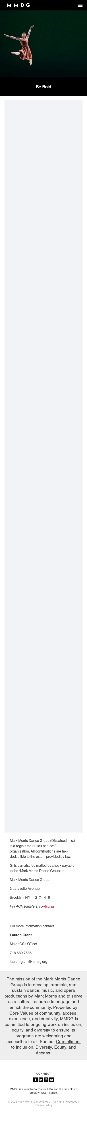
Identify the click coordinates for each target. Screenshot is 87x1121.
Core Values (21, 1013)
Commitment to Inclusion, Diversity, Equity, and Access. (46, 1046)
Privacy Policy (43, 1105)
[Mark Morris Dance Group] (18, 5)
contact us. (47, 906)
